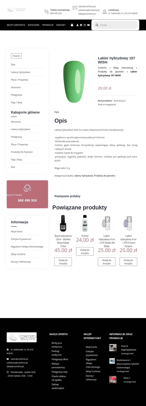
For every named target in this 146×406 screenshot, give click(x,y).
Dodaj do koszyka (63, 262)
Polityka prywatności (21, 239)
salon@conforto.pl (87, 6)
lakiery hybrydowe (20, 72)
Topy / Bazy (16, 102)
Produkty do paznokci (22, 151)
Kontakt (61, 25)
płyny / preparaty (19, 79)
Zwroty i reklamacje (21, 261)
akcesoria (16, 87)
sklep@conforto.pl (87, 13)
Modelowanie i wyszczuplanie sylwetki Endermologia (128, 364)
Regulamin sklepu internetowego (27, 246)
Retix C (127, 378)
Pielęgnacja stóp (59, 371)
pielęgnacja (16, 94)
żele (13, 64)
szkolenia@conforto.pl (89, 10)
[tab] (95, 112)
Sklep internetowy (123, 67)
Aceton (85, 236)
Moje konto (16, 231)
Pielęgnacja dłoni (60, 359)
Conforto (102, 67)
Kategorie (33, 25)
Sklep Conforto (16, 25)
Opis (56, 111)
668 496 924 (56, 13)
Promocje (47, 25)
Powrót (16, 55)
